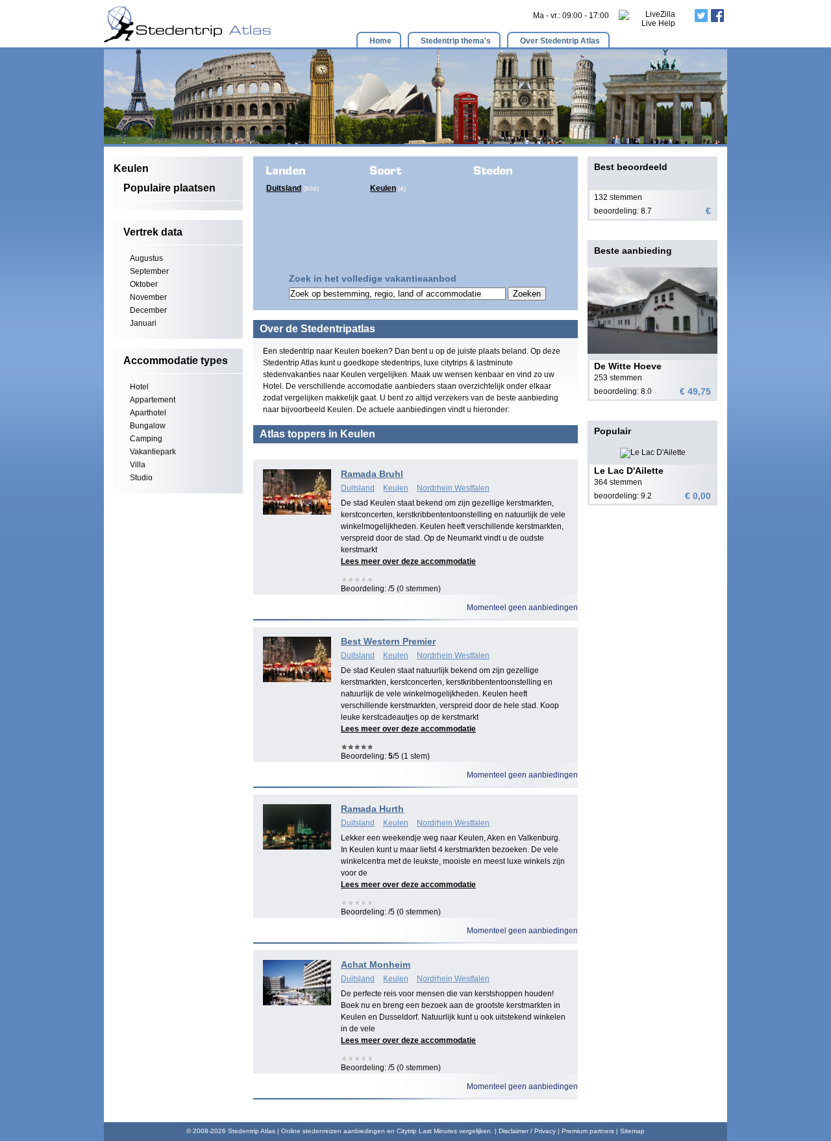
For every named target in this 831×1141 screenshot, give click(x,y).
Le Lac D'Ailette (629, 470)
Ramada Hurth (372, 809)
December (148, 310)
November (148, 297)
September (149, 271)
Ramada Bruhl (372, 474)
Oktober (144, 284)
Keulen (383, 188)
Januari (143, 323)
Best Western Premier (388, 641)
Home (380, 40)
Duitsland (283, 188)
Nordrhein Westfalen (453, 488)
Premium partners (588, 1131)
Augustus (146, 258)
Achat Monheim (375, 964)
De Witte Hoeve (628, 366)
